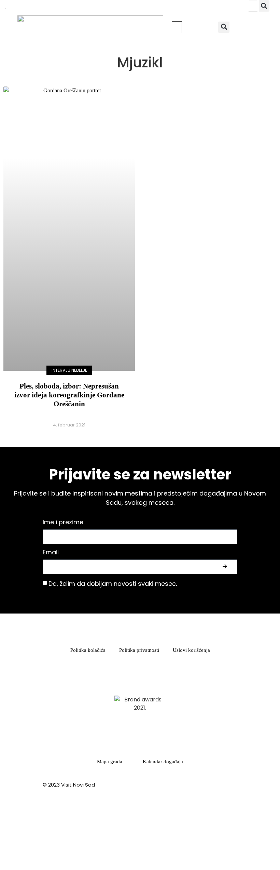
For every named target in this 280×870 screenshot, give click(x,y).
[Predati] (225, 567)
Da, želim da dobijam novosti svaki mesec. (112, 583)
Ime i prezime (63, 522)
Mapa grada (109, 761)
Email (51, 552)
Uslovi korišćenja (191, 650)
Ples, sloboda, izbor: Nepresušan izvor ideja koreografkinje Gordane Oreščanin (69, 395)
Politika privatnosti (139, 650)
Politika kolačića (88, 650)
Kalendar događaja (163, 761)
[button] (253, 6)
